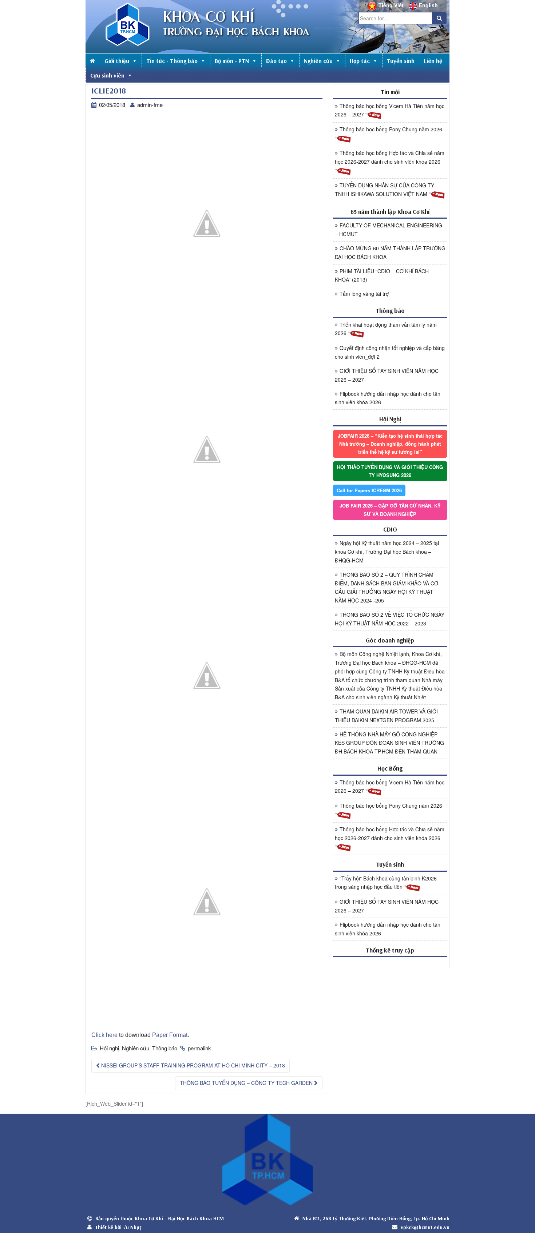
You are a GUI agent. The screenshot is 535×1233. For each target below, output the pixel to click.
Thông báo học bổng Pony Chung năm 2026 (391, 129)
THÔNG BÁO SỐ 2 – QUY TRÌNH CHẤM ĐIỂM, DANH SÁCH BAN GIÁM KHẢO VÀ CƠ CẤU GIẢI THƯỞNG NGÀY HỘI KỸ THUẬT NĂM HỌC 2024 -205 (386, 587)
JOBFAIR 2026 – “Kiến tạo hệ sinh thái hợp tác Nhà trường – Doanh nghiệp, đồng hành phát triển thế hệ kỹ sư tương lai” (390, 443)
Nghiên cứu (318, 60)
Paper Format (169, 1035)
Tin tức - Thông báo (172, 60)
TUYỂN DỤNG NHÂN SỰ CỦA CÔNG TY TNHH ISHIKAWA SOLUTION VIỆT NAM (384, 190)
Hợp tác (360, 60)
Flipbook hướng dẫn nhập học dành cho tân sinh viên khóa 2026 (387, 398)
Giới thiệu (116, 60)
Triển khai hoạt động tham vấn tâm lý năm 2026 (386, 329)
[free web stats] (390, 962)
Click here (104, 1035)
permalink (199, 1048)
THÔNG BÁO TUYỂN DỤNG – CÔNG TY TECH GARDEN (247, 1082)
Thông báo (164, 1048)
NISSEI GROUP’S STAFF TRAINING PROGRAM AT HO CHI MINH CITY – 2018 (192, 1065)
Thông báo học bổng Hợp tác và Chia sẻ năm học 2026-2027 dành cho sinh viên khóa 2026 (389, 157)
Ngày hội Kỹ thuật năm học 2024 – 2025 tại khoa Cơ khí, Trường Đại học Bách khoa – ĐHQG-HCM (387, 551)
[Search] (439, 18)
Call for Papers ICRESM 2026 (369, 490)
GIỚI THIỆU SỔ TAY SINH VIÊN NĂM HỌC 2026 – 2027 (387, 375)
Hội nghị (109, 1048)
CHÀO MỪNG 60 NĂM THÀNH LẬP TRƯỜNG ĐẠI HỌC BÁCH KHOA (390, 252)
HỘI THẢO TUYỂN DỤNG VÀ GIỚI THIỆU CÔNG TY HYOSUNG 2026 (390, 471)
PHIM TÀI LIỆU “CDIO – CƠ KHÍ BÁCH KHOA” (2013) (382, 275)
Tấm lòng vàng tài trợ (364, 293)
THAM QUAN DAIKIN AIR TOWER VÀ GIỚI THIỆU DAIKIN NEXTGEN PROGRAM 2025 (386, 716)
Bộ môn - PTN (232, 60)
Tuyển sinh (401, 60)
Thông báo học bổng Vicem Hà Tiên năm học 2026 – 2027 (389, 110)
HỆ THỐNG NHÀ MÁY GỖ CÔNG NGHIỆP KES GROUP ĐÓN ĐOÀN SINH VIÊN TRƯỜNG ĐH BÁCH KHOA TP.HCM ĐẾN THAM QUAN (389, 743)
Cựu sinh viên (107, 75)
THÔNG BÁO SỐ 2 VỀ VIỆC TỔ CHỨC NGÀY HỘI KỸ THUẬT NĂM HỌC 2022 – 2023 (389, 619)
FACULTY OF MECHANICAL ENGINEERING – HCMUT (388, 230)
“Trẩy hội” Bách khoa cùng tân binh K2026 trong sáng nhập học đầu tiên (386, 883)
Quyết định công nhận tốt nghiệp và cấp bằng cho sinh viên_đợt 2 (390, 352)
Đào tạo (276, 60)
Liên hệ (433, 60)
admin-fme (150, 104)
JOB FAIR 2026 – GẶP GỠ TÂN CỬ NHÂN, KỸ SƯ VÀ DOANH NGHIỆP (390, 509)
